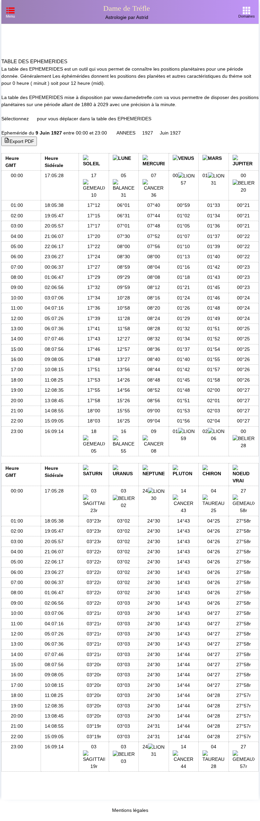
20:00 (17, 400)
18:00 (17, 380)
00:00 (17, 175)
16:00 (17, 359)
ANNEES (125, 133)
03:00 (17, 225)
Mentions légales (130, 810)
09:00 (17, 287)
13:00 (17, 328)
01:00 (17, 205)
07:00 (17, 267)
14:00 (17, 338)
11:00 (17, 308)
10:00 (17, 297)
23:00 (17, 431)
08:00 (17, 277)
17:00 (17, 369)
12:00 (17, 318)
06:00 (17, 256)
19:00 (17, 390)
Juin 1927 (170, 133)
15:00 (17, 349)
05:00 (17, 246)
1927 (147, 133)
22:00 (17, 421)
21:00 (17, 410)
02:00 (17, 215)
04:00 (17, 236)
